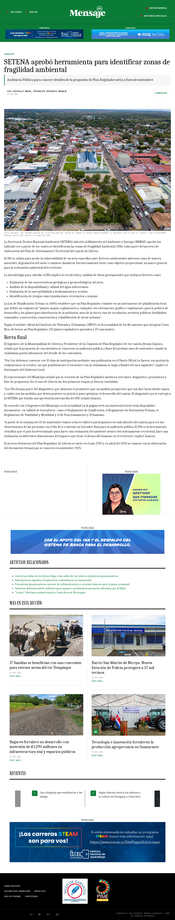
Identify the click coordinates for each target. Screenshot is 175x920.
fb (39, 915)
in (57, 915)
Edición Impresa (158, 8)
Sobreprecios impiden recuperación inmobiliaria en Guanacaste (53, 580)
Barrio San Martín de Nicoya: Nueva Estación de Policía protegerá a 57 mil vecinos (123, 667)
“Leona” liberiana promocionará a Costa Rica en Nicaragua (50, 592)
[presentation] (18, 799)
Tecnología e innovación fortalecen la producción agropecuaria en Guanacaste (125, 744)
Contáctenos (31, 896)
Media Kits (39, 891)
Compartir (160, 93)
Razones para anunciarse (17, 891)
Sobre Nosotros (12, 886)
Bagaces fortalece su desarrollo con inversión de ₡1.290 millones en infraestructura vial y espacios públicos (42, 747)
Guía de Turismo (12, 896)
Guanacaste (9, 54)
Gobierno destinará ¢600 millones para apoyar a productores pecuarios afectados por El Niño (70, 588)
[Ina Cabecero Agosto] (44, 34)
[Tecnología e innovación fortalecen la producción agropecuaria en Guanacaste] (128, 715)
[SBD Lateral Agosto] (131, 494)
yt (48, 915)
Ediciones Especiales (155, 16)
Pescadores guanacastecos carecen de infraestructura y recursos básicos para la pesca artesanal (72, 584)
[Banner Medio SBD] (87, 541)
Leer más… (16, 676)
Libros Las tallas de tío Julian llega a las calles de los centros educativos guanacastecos (66, 576)
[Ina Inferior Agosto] (87, 841)
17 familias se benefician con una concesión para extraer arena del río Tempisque (45, 665)
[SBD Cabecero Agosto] (131, 34)
